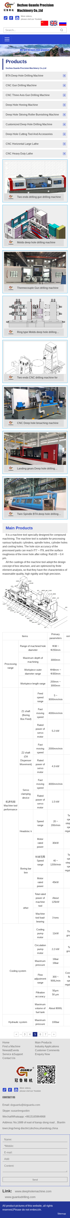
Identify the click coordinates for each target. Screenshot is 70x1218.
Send (35, 1179)
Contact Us (8, 1058)
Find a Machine (11, 1046)
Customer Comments (47, 1050)
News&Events (10, 1050)
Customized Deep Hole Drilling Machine (29, 124)
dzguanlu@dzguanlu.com (25, 1104)
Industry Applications (47, 1046)
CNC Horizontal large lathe (22, 143)
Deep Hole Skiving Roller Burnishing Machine (32, 114)
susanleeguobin (20, 1110)
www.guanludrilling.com (20, 1197)
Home (5, 1042)
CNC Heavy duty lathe (19, 153)
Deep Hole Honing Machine (22, 104)
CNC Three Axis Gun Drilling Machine (28, 95)
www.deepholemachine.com (33, 1191)
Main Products (43, 1042)
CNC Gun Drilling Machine (21, 85)
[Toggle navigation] (7, 39)
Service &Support (12, 1054)
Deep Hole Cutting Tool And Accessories (29, 134)
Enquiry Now (42, 1054)
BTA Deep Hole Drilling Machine (24, 75)
